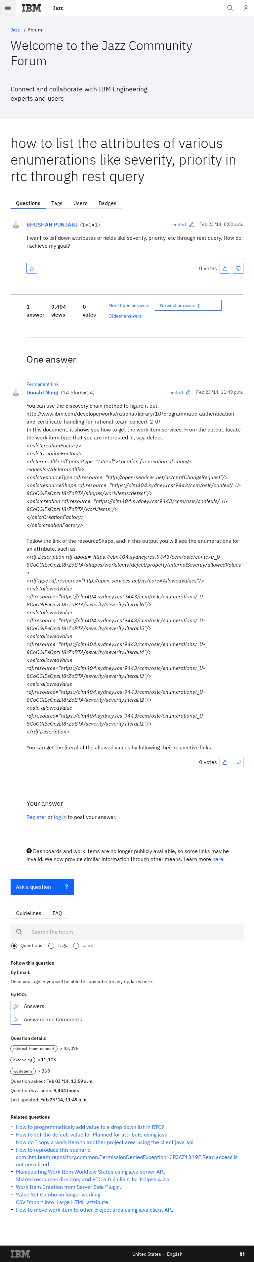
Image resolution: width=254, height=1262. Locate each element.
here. (218, 859)
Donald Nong (42, 392)
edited (179, 224)
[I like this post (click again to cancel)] (225, 268)
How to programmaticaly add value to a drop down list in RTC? (90, 1127)
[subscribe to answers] (16, 1006)
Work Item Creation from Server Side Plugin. (68, 1187)
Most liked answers (128, 305)
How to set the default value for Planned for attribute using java (92, 1134)
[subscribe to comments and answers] (16, 1019)
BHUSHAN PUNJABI (51, 224)
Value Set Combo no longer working (58, 1194)
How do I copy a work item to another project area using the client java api (104, 1142)
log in (60, 817)
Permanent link (42, 384)
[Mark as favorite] (31, 268)
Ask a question (33, 886)
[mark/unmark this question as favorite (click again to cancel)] (31, 268)
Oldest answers (125, 316)
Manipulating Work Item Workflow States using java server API (90, 1171)
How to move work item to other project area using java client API (94, 1209)
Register (36, 817)
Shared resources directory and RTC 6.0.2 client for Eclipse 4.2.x (93, 1179)
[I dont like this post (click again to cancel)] (238, 268)
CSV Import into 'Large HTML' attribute (62, 1202)
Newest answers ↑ (180, 305)
